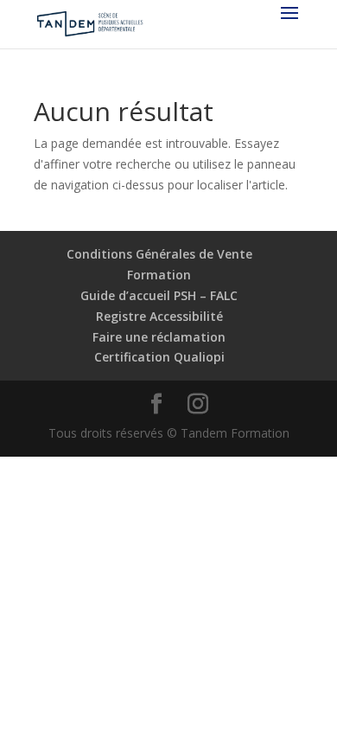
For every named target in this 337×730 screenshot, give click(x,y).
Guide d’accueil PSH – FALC (159, 295)
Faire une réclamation (159, 337)
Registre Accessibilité (159, 316)
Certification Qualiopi (159, 357)
